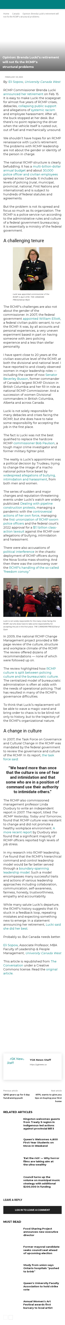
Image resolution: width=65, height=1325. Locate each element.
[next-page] (11, 1317)
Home (6, 13)
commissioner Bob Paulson (34, 443)
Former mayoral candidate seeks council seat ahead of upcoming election (41, 1250)
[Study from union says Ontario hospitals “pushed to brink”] (12, 1269)
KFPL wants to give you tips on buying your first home (48, 1098)
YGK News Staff (40, 1059)
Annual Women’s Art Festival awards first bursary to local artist (37, 1304)
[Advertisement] (32, 1013)
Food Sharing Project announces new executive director (40, 1232)
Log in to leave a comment (32, 1209)
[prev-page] (5, 1317)
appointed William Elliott (41, 319)
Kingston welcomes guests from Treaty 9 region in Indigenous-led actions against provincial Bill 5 (41, 1123)
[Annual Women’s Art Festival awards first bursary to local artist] (12, 1306)
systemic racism (43, 110)
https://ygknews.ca (38, 1064)
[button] (60, 4)
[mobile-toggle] (5, 4)
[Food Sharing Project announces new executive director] (12, 1233)
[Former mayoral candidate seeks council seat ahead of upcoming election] (12, 1251)
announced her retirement (23, 94)
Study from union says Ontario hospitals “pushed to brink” (41, 1268)
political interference (18, 552)
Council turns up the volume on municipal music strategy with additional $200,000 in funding (41, 1181)
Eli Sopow (15, 82)
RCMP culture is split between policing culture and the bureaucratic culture (30, 672)
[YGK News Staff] (16, 1066)
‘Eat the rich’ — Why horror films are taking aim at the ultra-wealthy (41, 1161)
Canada (16, 13)
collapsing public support (37, 106)
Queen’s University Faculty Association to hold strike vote (41, 1286)
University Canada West (42, 82)
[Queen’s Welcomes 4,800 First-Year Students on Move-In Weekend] (12, 1144)
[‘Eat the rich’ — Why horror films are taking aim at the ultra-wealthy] (12, 1163)
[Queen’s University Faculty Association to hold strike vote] (12, 1288)
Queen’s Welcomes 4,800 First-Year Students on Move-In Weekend (40, 1142)
